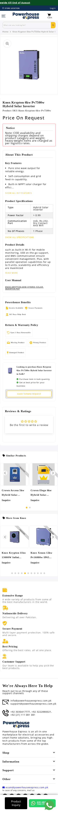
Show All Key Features (18, 193)
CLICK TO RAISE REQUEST (29, 394)
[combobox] (27, 25)
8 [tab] (34, 573)
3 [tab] (18, 573)
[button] (52, 16)
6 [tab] (28, 573)
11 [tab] (44, 573)
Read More (11, 273)
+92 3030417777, (20, 712)
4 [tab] (22, 573)
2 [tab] (30, 507)
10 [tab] (41, 573)
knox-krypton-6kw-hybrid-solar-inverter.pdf (24, 288)
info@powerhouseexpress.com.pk (30, 701)
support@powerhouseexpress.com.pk (33, 704)
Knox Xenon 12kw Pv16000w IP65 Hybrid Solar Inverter (41, 556)
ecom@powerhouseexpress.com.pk (26, 787)
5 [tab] (25, 573)
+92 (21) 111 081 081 (22, 715)
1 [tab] (26, 507)
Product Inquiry (16, 803)
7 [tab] (31, 573)
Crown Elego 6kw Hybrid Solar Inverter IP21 (41, 493)
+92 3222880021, (42, 712)
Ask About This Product (45, 803)
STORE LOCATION (12, 8)
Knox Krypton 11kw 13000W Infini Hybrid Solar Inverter (14, 556)
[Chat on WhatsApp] (49, 805)
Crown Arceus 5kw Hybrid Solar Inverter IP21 (13, 493)
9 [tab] (38, 573)
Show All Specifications (19, 237)
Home (5, 32)
